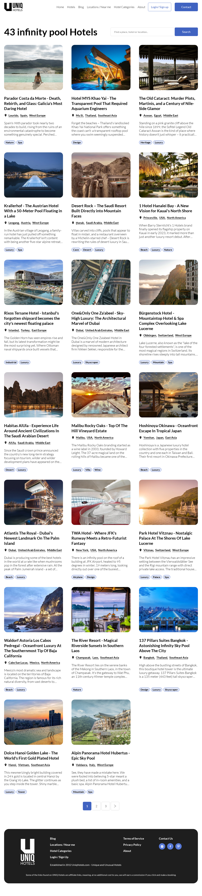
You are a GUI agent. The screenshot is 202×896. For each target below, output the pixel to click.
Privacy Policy (132, 844)
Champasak (83, 657)
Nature (10, 142)
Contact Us (166, 838)
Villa (87, 469)
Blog (81, 7)
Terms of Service (133, 838)
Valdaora (81, 765)
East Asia (171, 437)
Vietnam (23, 765)
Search (186, 32)
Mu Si (79, 115)
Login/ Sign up (159, 7)
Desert (87, 249)
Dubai (79, 330)
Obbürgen (149, 335)
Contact (186, 7)
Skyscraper (91, 362)
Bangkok (148, 657)
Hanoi (12, 765)
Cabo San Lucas (18, 662)
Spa (20, 142)
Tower (21, 791)
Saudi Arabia (94, 222)
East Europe (39, 330)
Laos (95, 657)
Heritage (146, 142)
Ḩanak (80, 222)
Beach (144, 249)
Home (60, 7)
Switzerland (165, 335)
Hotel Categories (124, 7)
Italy (92, 765)
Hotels (71, 7)
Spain (23, 115)
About (141, 7)
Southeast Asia (107, 115)
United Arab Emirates (98, 330)
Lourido (13, 115)
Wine (98, 469)
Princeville (150, 217)
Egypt (157, 115)
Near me (106, 7)
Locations (93, 7)
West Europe (37, 115)
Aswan (147, 115)
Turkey (25, 330)
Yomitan (148, 437)
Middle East (170, 115)
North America (176, 217)
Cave (76, 249)
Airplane (78, 576)
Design (77, 142)
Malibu (80, 437)
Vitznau (148, 550)
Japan (159, 437)
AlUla (12, 442)
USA (162, 217)
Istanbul (14, 330)
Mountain (158, 362)
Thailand (90, 115)
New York (82, 550)
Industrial (11, 362)
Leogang (14, 222)
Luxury (159, 142)
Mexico (34, 662)
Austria (25, 222)
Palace (156, 576)
